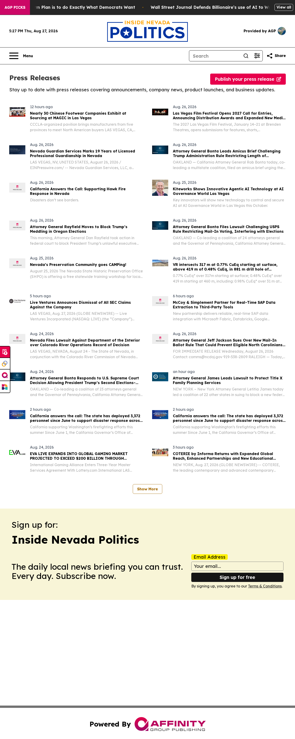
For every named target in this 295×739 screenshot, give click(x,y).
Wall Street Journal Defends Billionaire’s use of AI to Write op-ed (220, 7)
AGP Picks (15, 7)
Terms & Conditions (265, 586)
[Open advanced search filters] (257, 56)
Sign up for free (237, 577)
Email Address (209, 557)
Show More (147, 489)
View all (284, 7)
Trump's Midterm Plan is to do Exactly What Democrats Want (69, 7)
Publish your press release (244, 79)
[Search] (245, 56)
